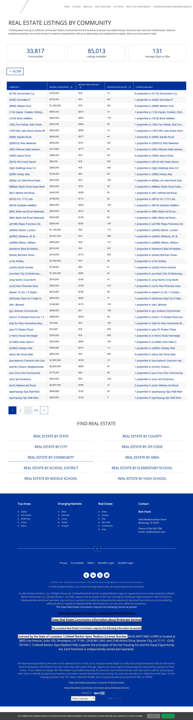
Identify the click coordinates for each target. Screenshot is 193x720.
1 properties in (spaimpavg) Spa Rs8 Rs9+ (159, 391)
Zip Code (106, 522)
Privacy (63, 562)
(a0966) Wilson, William (22, 242)
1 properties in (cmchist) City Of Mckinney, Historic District (158, 273)
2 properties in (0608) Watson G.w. (154, 106)
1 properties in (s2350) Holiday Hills (155, 348)
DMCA (90, 562)
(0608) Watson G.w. (20, 106)
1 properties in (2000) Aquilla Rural (154, 137)
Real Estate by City (51, 446)
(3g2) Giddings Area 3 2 (22, 168)
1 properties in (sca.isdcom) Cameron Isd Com (158, 360)
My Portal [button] (119, 6)
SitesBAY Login (125, 562)
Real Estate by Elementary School (142, 468)
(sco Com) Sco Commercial (24, 373)
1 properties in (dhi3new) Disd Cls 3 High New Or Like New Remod (158, 298)
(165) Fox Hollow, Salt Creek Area (25, 124)
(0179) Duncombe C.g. (22, 93)
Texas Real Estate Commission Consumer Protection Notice (96, 613)
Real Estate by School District (51, 468)
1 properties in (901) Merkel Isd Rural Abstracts (156, 193)
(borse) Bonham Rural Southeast (21, 255)
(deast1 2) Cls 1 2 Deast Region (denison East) (22, 292)
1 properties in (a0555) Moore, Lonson (156, 230)
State (104, 511)
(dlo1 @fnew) (16, 304)
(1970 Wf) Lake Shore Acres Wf (27, 130)
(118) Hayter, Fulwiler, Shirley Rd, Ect (25, 112)
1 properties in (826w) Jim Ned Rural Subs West (159, 180)
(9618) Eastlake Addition (23, 205)
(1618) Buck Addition (21, 118)
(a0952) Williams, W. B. (22, 236)
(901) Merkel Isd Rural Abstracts (21, 193)
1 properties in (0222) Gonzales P (154, 99)
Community (107, 525)
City (103, 518)
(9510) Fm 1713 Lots (21, 199)
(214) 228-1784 (154, 528)
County (105, 515)
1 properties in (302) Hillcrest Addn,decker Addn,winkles (158, 149)
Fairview (65, 515)
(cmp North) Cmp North (22, 279)
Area (104, 529)
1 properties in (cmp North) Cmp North (156, 279)
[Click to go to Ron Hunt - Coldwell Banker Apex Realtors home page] (11, 6)
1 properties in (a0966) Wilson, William (156, 242)
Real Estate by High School (142, 478)
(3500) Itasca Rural (20, 155)
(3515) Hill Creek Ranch (22, 161)
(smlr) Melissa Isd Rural (22, 385)
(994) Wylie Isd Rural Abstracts (26, 217)
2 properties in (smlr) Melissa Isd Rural (156, 385)
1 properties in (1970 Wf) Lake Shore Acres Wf (159, 131)
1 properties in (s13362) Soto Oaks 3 (155, 342)
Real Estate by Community (51, 457)
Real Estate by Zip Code (142, 446)
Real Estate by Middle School (50, 478)
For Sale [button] (76, 6)
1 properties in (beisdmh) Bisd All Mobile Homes (157, 249)
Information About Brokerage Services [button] (172, 6)
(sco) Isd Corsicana (20, 379)
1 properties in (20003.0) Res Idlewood (157, 143)
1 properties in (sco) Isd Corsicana (154, 379)
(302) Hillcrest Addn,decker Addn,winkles (24, 149)
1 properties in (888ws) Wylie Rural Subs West (158, 186)
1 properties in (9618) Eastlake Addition (157, 205)
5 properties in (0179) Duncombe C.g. (156, 93)
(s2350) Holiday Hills (20, 348)
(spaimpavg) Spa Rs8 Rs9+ (24, 391)
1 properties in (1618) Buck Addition (155, 118)
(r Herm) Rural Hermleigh (23, 335)
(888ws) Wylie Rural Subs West (27, 186)
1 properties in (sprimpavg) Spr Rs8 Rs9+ (158, 397)
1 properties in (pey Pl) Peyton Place (155, 329)
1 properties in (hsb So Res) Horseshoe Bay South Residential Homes (160, 323)
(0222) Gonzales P (19, 99)
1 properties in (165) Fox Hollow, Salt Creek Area (159, 124)
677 (36, 410)
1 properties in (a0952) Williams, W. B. (156, 236)
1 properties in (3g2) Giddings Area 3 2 (157, 168)
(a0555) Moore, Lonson (22, 230)
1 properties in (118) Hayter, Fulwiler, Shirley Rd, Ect (160, 112)
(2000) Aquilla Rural (20, 137)
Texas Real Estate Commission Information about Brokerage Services (96, 687)
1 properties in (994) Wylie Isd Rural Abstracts (155, 217)
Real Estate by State (51, 436)
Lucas (64, 518)
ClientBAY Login (106, 562)
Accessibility (77, 562)
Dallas (24, 511)
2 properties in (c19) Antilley (150, 261)
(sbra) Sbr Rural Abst (21, 354)
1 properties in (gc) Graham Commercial (157, 311)
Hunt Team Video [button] (103, 6)
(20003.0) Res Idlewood (22, 143)
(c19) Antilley (16, 261)
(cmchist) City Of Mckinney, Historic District (24, 273)
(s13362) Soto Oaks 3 (21, 342)
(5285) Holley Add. (19, 174)
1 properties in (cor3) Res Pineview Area (157, 286)
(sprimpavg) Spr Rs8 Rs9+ (24, 397)
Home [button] (67, 6)
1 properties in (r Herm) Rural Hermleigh (157, 335)
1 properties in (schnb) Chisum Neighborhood (152, 367)
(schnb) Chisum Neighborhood (26, 366)
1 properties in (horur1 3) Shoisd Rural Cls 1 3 (160, 317)
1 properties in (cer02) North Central (155, 267)
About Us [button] (87, 6)
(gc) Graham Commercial (23, 311)
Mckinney (25, 518)
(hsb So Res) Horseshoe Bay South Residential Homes (25, 323)
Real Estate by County (142, 436)
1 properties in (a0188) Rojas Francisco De (159, 224)
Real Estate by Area (142, 457)
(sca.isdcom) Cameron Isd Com (27, 360)
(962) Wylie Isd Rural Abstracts (26, 211)
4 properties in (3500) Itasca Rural (154, 155)
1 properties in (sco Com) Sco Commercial (159, 373)
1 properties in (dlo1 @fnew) (151, 304)
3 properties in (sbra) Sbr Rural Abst (155, 354)
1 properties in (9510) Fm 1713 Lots (155, 199)
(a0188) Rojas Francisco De (25, 224)
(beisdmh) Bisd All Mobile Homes (23, 249)
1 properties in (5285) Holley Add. (154, 174)
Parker (64, 522)
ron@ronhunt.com (155, 531)
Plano (23, 525)
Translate (117, 698)
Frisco (24, 522)
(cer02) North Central (21, 267)
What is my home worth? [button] (138, 6)
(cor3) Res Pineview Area (23, 286)
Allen (63, 511)
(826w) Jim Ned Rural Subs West (24, 180)
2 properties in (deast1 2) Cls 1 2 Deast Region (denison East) (157, 292)
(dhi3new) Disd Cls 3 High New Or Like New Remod (26, 298)
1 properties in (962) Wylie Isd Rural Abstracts (155, 211)
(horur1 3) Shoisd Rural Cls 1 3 (26, 317)
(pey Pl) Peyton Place (21, 329)
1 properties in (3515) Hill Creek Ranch (157, 161)
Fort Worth (26, 515)
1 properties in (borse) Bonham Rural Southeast (156, 255)
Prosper (65, 525)
